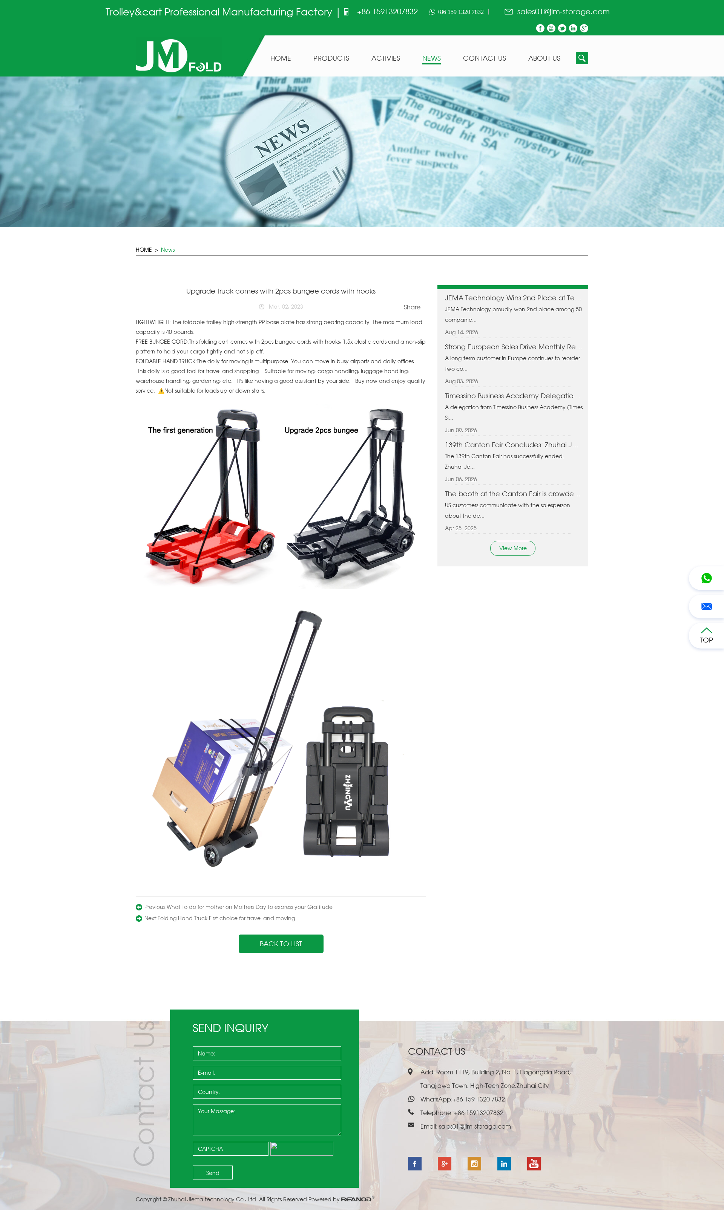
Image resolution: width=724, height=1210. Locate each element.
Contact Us (484, 58)
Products (331, 58)
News (431, 58)
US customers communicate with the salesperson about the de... (507, 510)
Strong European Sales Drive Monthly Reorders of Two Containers (514, 347)
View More (513, 548)
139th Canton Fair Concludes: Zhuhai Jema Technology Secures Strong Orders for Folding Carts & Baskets (514, 445)
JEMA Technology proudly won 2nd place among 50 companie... (513, 314)
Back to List (281, 943)
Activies (385, 58)
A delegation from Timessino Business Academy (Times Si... (514, 412)
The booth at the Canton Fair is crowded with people (514, 494)
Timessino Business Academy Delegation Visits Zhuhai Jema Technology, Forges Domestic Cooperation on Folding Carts (514, 396)
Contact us (436, 1051)
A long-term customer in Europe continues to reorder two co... (512, 363)
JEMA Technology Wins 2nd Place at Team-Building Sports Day (514, 298)
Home (280, 58)
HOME (144, 249)
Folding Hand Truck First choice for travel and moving (226, 918)
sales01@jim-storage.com (563, 11)
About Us (544, 58)
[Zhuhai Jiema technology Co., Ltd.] (179, 73)
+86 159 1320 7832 (459, 12)
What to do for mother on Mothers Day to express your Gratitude (250, 907)
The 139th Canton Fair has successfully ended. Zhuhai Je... (504, 461)
